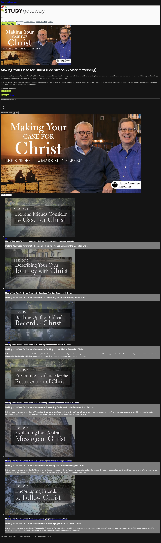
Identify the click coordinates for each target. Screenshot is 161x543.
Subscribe (5, 95)
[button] (2, 18)
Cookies (20, 536)
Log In (50, 22)
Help (3, 536)
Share (11, 95)
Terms (7, 536)
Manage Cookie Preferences (35, 536)
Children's (19, 22)
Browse (4, 22)
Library (32, 22)
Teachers (11, 22)
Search (26, 22)
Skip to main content (9, 2)
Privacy (13, 536)
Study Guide (6, 91)
